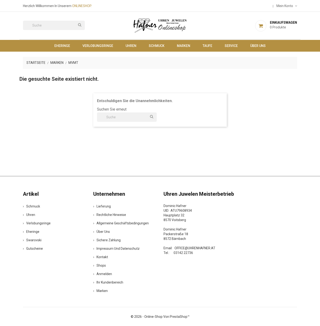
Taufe (207, 46)
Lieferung (104, 206)
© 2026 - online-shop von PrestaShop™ (160, 316)
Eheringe (62, 46)
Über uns (258, 46)
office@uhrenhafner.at (195, 248)
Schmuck (156, 46)
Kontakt (102, 257)
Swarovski (33, 240)
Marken (183, 46)
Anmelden (104, 274)
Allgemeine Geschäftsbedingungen (123, 223)
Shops (101, 265)
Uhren (131, 46)
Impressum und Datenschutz (118, 248)
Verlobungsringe (97, 46)
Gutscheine (34, 248)
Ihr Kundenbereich (110, 282)
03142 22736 (183, 253)
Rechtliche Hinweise (111, 215)
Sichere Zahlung (109, 240)
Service (231, 46)
